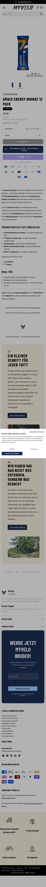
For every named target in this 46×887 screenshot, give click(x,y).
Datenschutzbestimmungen (36, 432)
